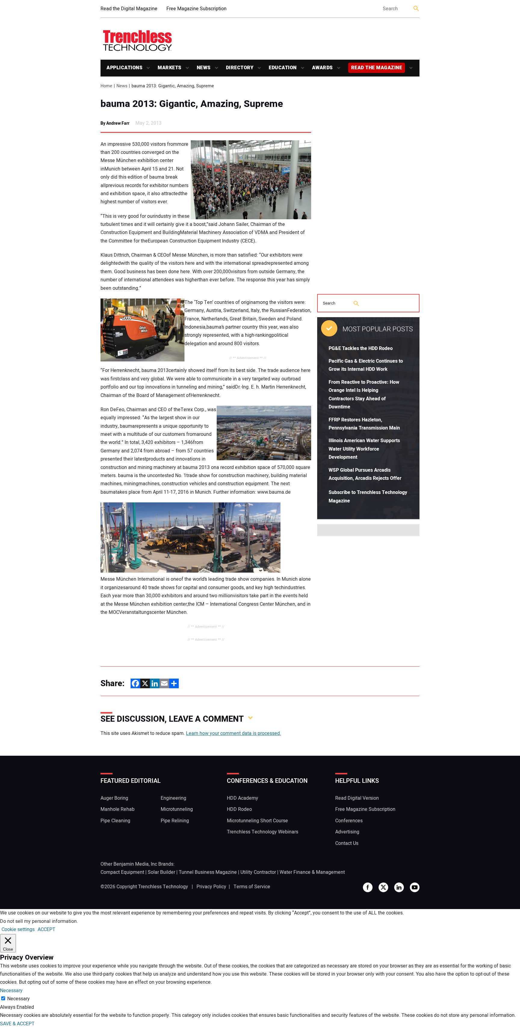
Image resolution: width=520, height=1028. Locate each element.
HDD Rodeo (239, 809)
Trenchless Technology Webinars (262, 832)
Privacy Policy (211, 886)
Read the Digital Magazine (129, 8)
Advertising (347, 832)
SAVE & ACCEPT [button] (17, 1023)
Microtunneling (177, 809)
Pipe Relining (175, 820)
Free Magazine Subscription (196, 8)
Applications (124, 67)
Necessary (18, 998)
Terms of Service (252, 886)
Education (283, 67)
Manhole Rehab (118, 809)
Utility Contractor (258, 872)
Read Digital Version (357, 798)
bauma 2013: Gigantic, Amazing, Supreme (192, 104)
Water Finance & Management (312, 872)
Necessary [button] (11, 990)
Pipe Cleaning (115, 820)
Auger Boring (114, 798)
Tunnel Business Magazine (208, 872)
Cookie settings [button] (18, 929)
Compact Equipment (122, 872)
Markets (169, 67)
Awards (322, 67)
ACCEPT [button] (46, 929)
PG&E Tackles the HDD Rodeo (361, 348)
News (204, 67)
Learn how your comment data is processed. (233, 733)
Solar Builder (161, 872)
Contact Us (346, 843)
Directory (240, 67)
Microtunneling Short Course (257, 820)
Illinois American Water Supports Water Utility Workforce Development (364, 449)
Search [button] (416, 9)
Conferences (349, 820)
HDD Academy (242, 798)
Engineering (173, 798)
